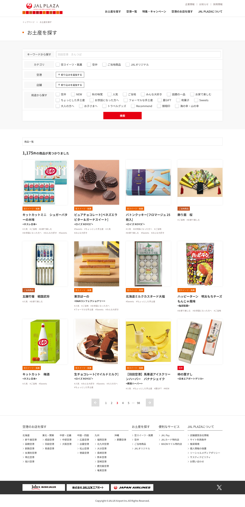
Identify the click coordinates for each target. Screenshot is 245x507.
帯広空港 (29, 457)
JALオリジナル (142, 448)
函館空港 (29, 444)
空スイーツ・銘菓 (143, 435)
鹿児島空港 (103, 466)
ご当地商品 (140, 444)
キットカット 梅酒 (36, 374)
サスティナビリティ (200, 457)
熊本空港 (101, 457)
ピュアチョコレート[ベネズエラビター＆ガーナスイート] (95, 217)
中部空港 (67, 439)
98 (138, 403)
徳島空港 (84, 452)
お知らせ (203, 4)
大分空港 (101, 448)
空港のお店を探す (182, 11)
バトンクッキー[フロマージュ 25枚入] (148, 217)
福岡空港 (101, 439)
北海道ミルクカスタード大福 (145, 296)
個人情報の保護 (198, 448)
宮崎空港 (101, 461)
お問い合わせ (197, 461)
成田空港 (49, 439)
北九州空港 (103, 444)
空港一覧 (131, 11)
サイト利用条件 (198, 439)
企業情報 (189, 4)
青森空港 (49, 448)
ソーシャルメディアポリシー (205, 452)
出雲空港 (84, 444)
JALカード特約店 (170, 439)
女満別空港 (31, 452)
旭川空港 (29, 461)
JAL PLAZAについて (210, 11)
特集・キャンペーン (154, 11)
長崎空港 (101, 452)
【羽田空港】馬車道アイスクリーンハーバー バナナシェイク (148, 376)
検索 (122, 116)
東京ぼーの (81, 296)
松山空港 (84, 448)
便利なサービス (169, 426)
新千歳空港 (31, 439)
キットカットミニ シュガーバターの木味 (45, 217)
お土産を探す (113, 11)
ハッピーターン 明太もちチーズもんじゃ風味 (200, 298)
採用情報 (217, 4)
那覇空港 (121, 439)
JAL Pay (165, 435)
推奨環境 (194, 444)
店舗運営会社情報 (199, 435)
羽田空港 (49, 444)
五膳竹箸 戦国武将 (36, 296)
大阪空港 (67, 444)
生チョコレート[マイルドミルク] (96, 374)
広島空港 (84, 439)
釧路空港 (29, 448)
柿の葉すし (185, 374)
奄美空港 (101, 470)
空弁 (136, 439)
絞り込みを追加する (71, 74)
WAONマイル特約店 (171, 444)
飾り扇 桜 (185, 214)
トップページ (28, 22)
